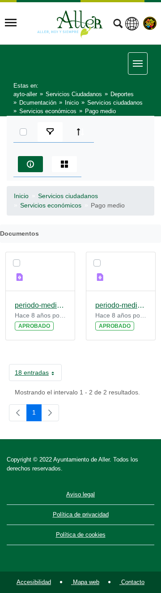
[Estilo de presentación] (64, 164)
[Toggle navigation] (10, 22)
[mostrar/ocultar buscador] (118, 24)
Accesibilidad (34, 582)
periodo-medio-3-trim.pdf (120, 305)
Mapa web (85, 582)
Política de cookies (81, 534)
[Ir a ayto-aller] (70, 22)
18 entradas (38, 374)
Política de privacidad (81, 514)
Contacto (131, 582)
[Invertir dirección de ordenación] (80, 132)
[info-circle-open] (30, 164)
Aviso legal (80, 494)
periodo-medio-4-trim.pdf (40, 305)
